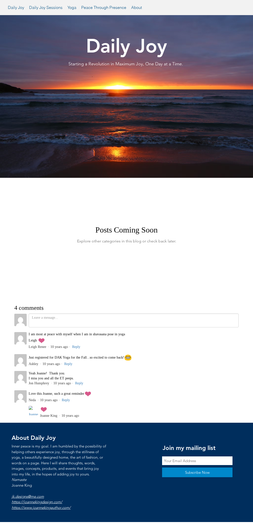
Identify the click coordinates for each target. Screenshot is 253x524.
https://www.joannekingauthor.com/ (41, 507)
